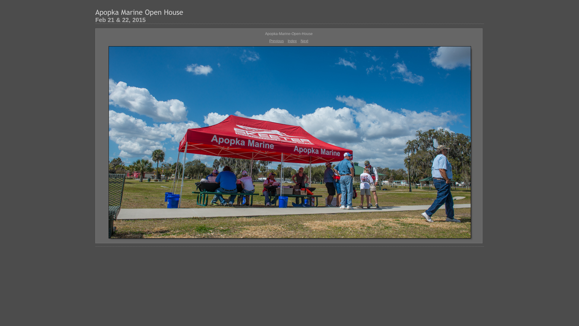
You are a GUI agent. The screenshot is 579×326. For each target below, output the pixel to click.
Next (304, 41)
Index (292, 41)
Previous (276, 41)
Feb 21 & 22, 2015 (120, 20)
